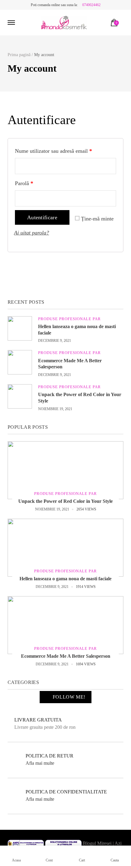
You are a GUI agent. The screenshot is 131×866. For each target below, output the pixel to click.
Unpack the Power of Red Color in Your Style (65, 501)
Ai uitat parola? (31, 233)
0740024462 (91, 5)
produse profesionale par (69, 319)
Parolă (24, 183)
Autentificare (42, 217)
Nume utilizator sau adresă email (53, 151)
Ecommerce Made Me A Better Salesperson (65, 656)
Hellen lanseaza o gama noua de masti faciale (65, 578)
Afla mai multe (40, 763)
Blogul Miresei (97, 843)
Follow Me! (69, 697)
